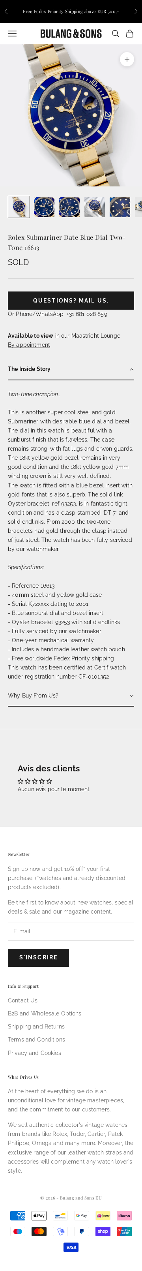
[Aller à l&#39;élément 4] (95, 207)
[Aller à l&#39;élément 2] (44, 207)
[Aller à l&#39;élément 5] (120, 207)
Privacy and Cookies (34, 1053)
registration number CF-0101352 (67, 676)
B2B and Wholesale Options (45, 1013)
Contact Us (22, 1000)
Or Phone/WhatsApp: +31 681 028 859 (57, 314)
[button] (71, 369)
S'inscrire (38, 957)
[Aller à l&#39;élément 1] (19, 207)
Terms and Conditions (36, 1039)
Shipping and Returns (36, 1026)
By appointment (29, 345)
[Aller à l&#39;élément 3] (69, 207)
